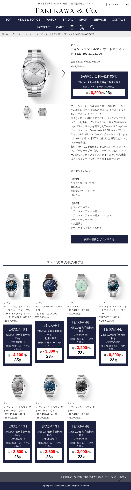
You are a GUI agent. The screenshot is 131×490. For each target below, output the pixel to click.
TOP (8, 19)
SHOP (83, 19)
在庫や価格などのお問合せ (99, 239)
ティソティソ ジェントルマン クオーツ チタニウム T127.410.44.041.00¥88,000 (49, 430)
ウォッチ (17, 34)
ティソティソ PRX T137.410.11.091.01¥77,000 (80, 328)
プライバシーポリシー (117, 477)
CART (60, 27)
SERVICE (99, 19)
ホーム (5, 34)
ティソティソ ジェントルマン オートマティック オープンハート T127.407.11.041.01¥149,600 (113, 332)
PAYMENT (43, 27)
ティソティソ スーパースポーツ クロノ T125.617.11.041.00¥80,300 (48, 330)
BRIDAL (68, 19)
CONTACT (118, 19)
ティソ (29, 34)
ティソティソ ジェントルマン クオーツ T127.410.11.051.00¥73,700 (81, 430)
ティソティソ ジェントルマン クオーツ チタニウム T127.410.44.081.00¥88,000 (17, 430)
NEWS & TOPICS (29, 19)
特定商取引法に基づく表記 (88, 477)
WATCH (51, 19)
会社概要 (67, 477)
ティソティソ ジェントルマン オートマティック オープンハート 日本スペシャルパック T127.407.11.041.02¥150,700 (17, 332)
